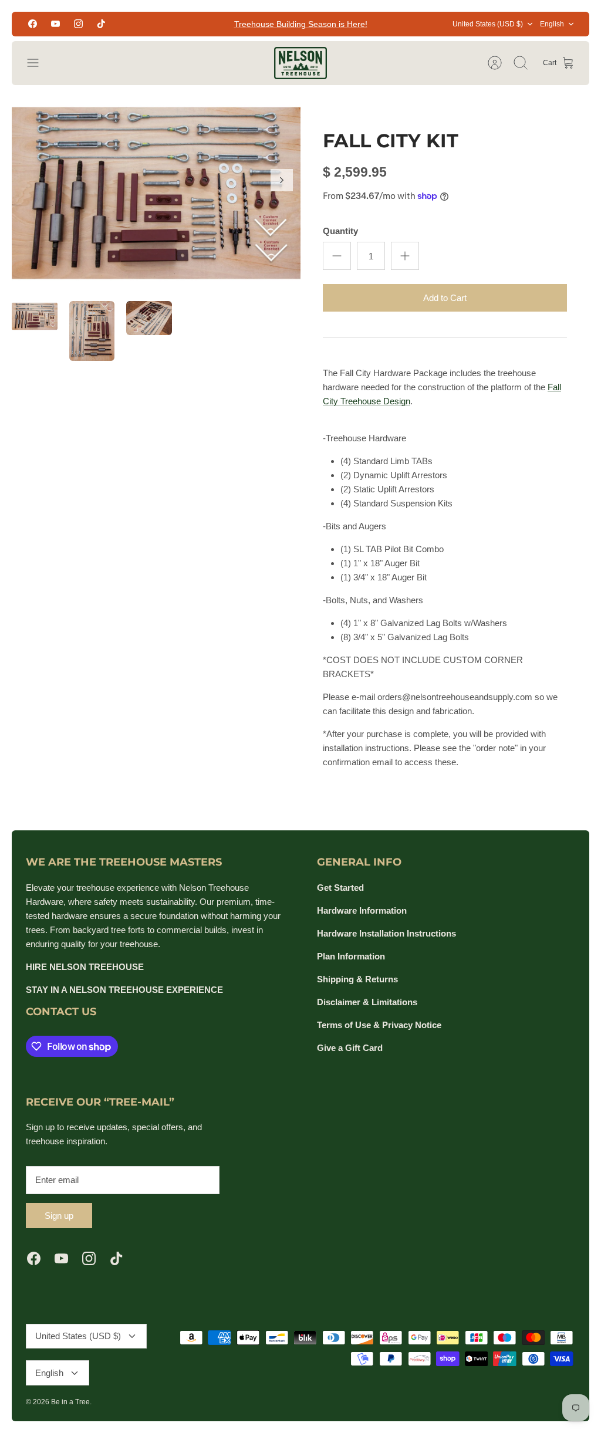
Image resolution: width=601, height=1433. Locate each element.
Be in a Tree (70, 1402)
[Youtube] (55, 24)
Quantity (340, 231)
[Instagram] (78, 24)
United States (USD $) (488, 24)
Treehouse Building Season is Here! (300, 24)
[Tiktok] (101, 24)
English (552, 24)
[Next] (282, 180)
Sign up (59, 1216)
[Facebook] (32, 24)
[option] (156, 193)
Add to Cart (445, 298)
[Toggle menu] (39, 63)
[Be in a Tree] (300, 63)
